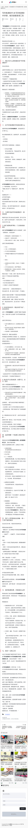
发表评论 (23, 808)
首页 (3, 6)
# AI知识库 (7, 714)
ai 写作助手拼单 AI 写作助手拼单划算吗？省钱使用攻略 (21, 779)
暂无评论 (6, 785)
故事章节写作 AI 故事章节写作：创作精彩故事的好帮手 (7, 763)
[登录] (26, 2)
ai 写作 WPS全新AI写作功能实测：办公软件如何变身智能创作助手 (7, 747)
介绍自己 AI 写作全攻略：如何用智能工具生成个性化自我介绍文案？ (7, 779)
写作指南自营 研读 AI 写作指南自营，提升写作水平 (21, 747)
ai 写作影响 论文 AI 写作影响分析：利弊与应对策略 (21, 763)
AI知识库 (6, 6)
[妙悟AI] (14, 2)
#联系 (11, 825)
